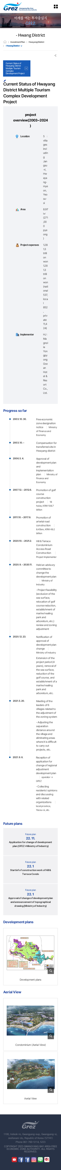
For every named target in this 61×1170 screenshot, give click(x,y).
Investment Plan (17, 42)
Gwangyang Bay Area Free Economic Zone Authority (20, 6)
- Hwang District (12, 45)
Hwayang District (36, 42)
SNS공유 (55, 55)
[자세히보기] (30, 953)
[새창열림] (14, 1159)
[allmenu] (57, 6)
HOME (5, 41)
